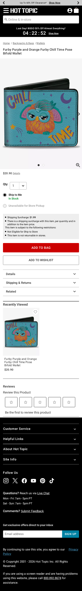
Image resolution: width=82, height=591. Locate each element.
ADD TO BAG (41, 248)
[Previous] (4, 2)
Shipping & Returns (18, 283)
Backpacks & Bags (23, 43)
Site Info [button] (9, 459)
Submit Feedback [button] (32, 511)
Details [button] (16, 173)
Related (11, 291)
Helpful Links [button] (13, 439)
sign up (70, 534)
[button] (5, 10)
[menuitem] (76, 10)
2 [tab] (43, 165)
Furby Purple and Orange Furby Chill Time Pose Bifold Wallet (20, 362)
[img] (6, 481)
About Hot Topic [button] (15, 449)
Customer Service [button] (17, 429)
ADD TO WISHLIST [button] (41, 260)
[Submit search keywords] (6, 19)
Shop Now (55, 2)
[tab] (41, 113)
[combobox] (41, 19)
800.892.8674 (52, 578)
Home (6, 43)
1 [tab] (39, 165)
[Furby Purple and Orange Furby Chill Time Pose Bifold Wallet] (21, 332)
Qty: (5, 184)
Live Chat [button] (43, 493)
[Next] (78, 2)
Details (10, 274)
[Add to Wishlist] (35, 312)
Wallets (40, 43)
